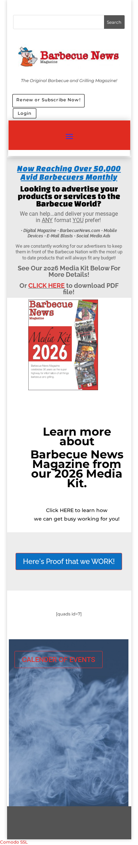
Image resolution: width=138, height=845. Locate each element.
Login (25, 113)
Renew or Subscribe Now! (48, 99)
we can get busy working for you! (77, 519)
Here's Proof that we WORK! (69, 561)
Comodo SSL (14, 842)
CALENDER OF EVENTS (58, 659)
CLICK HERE (46, 285)
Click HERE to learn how (77, 510)
